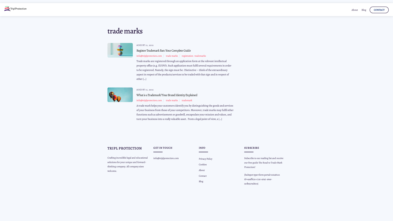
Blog (364, 10)
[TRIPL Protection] (15, 10)
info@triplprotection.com (149, 55)
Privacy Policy (205, 158)
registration (187, 55)
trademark (187, 100)
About (355, 10)
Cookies (203, 164)
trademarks (200, 55)
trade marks (172, 55)
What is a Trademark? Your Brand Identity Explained (166, 95)
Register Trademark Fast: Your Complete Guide (163, 50)
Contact (379, 10)
